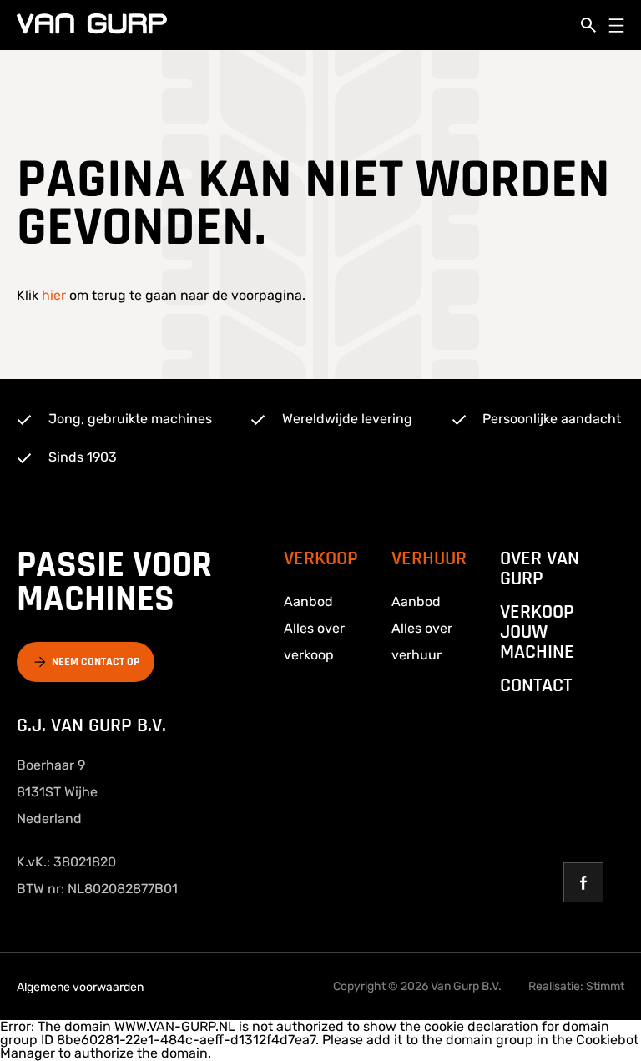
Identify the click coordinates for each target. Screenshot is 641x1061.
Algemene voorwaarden (80, 987)
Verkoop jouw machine (537, 631)
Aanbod (308, 601)
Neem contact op (95, 661)
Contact (536, 685)
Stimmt (605, 986)
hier (54, 295)
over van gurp (539, 568)
